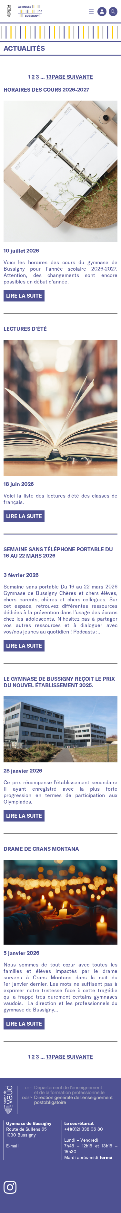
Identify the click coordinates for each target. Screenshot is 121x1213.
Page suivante (72, 77)
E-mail (12, 1146)
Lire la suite (25, 296)
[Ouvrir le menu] (91, 11)
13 (49, 77)
